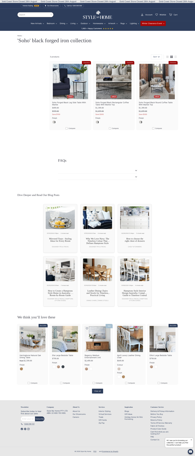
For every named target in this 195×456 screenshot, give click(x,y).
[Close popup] (191, 440)
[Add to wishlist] (55, 66)
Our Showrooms (79, 414)
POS (94, 451)
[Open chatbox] (190, 451)
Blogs (127, 411)
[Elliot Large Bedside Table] (162, 347)
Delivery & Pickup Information (162, 411)
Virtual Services (105, 414)
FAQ (152, 437)
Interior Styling (104, 411)
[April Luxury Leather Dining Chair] (130, 352)
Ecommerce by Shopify (110, 451)
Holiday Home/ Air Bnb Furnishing (134, 418)
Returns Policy (156, 420)
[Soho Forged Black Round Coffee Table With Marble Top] (157, 94)
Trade (101, 417)
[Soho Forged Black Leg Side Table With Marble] (70, 94)
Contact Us (155, 440)
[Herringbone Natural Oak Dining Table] (32, 348)
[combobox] (35, 14)
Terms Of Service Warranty (161, 423)
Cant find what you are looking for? (159, 433)
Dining (63, 23)
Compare (71, 128)
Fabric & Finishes (157, 426)
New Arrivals (36, 23)
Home (19, 36)
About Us (76, 411)
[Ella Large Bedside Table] (65, 347)
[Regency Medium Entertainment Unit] (97, 348)
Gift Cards (103, 420)
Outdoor (84, 23)
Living (73, 23)
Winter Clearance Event (152, 23)
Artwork (112, 23)
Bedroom (51, 23)
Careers (76, 417)
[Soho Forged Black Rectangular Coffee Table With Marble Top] (113, 94)
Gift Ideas (128, 414)
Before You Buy (157, 414)
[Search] (51, 14)
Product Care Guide (158, 429)
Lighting (133, 23)
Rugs (123, 23)
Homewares (98, 23)
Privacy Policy (156, 417)
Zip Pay (101, 423)
